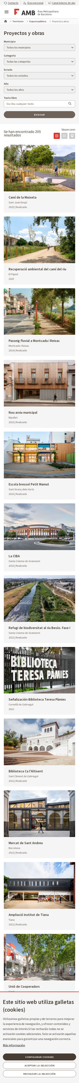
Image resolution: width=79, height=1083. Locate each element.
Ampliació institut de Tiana (29, 914)
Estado (8, 69)
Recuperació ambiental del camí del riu (37, 269)
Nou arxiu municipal (23, 412)
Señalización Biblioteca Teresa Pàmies (37, 699)
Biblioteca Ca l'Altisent (26, 771)
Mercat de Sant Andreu (26, 843)
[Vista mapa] (72, 136)
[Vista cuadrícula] (57, 136)
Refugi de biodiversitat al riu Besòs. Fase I (39, 628)
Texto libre (10, 98)
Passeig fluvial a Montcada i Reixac (34, 340)
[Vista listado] (64, 136)
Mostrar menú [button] (6, 9)
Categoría (10, 55)
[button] (11, 3)
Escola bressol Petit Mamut (29, 484)
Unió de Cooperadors (24, 986)
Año (6, 83)
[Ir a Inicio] (5, 20)
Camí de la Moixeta (22, 197)
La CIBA (14, 556)
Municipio (10, 41)
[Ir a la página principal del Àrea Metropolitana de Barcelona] (36, 12)
